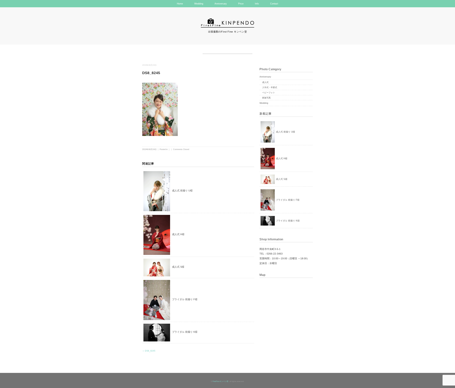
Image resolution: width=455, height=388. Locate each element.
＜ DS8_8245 (148, 351)
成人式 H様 (178, 234)
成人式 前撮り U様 (182, 190)
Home (180, 3)
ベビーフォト (268, 92)
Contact (274, 3)
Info (257, 3)
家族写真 (266, 98)
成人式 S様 (178, 266)
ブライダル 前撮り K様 (184, 331)
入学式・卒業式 (269, 87)
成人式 (265, 82)
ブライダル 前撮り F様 (184, 299)
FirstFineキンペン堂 (220, 381)
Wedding (198, 3)
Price (240, 3)
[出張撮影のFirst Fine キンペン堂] (227, 20)
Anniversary (221, 3)
